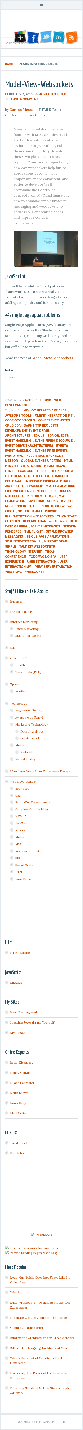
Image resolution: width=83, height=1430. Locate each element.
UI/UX (20, 872)
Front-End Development (32, 802)
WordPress (23, 879)
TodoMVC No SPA (42, 556)
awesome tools (18, 415)
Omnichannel (29, 738)
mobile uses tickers (54, 491)
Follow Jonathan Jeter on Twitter (45, 37)
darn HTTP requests (41, 425)
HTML (68, 460)
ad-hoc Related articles (45, 410)
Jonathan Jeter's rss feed (72, 37)
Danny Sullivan (20, 1073)
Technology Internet (23, 551)
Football (21, 691)
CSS (18, 795)
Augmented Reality (28, 710)
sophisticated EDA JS (22, 541)
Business (16, 601)
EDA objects (58, 435)
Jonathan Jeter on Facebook (32, 37)
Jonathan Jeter (41, 25)
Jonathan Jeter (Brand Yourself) (32, 1022)
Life (13, 648)
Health (20, 665)
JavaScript (32, 400)
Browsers (22, 788)
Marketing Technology (31, 724)
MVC (47, 400)
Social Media (24, 865)
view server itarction (53, 566)
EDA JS (39, 435)
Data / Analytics (31, 731)
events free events (51, 450)
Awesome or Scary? (29, 717)
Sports (15, 684)
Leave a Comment (23, 99)
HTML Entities (20, 953)
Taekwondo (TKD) (28, 672)
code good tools (20, 420)
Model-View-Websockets (39, 84)
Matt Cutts (18, 1113)
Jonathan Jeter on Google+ (19, 37)
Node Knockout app (21, 506)
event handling (18, 440)
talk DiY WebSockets (37, 546)
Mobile (20, 745)
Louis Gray (18, 1103)
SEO (18, 858)
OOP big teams (30, 511)
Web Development (23, 781)
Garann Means (22, 109)
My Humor (17, 1033)
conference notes (54, 420)
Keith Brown (19, 1093)
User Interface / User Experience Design (40, 771)
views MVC (13, 571)
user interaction (41, 561)
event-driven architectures (29, 445)
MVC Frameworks (43, 501)
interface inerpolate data (48, 481)
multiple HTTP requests (25, 496)
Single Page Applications (47, 536)
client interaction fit (54, 415)
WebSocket (34, 571)
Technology (18, 704)
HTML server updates (23, 466)
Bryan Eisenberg (22, 1062)
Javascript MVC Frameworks (51, 486)
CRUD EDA (13, 425)
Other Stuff (18, 658)
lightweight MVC (19, 491)
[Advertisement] (41, 1196)
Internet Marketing (24, 622)
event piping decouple (54, 440)
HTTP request (62, 471)
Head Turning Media (24, 1012)
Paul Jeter (17, 1153)
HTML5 (20, 816)
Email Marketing (27, 629)
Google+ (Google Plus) (31, 809)
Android (26, 752)
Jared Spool (18, 1143)
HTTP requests (17, 476)
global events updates (41, 460)
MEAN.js (16, 983)
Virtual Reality (25, 759)
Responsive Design (28, 851)
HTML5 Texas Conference (26, 471)
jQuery (20, 830)
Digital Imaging (21, 612)
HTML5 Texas (54, 466)
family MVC (14, 456)
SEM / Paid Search (28, 636)
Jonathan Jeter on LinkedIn (59, 37)
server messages (45, 526)
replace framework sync (45, 521)
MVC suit (68, 501)
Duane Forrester (22, 1083)
